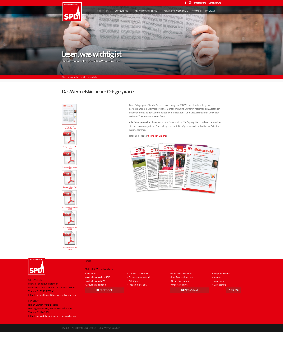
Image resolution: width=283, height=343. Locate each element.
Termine (196, 9)
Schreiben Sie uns (157, 135)
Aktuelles (102, 9)
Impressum (200, 3)
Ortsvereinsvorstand (139, 277)
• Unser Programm (179, 280)
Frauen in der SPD (138, 284)
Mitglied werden (222, 273)
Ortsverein (121, 9)
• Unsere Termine (178, 284)
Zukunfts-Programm (176, 9)
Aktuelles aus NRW (95, 280)
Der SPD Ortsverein (139, 273)
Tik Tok (235, 290)
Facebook (106, 290)
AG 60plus (134, 280)
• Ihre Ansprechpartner (181, 277)
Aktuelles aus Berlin (96, 284)
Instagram (191, 290)
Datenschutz (215, 3)
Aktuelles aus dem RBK (98, 277)
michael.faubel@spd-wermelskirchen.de (56, 294)
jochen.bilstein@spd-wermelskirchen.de (56, 315)
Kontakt (210, 9)
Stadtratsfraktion (146, 9)
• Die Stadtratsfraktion (181, 273)
